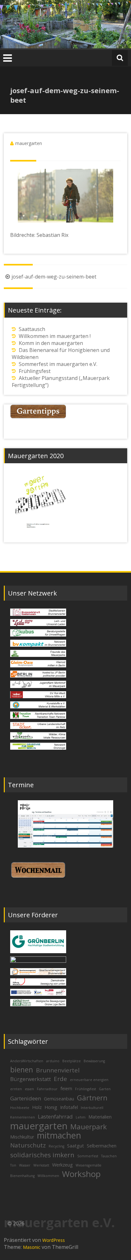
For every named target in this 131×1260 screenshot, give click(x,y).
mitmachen (59, 1135)
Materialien (100, 1117)
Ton (13, 1165)
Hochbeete (19, 1107)
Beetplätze (71, 1061)
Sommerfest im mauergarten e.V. (58, 364)
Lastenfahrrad (55, 1116)
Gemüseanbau (59, 1099)
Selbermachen (101, 1146)
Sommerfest (87, 1156)
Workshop (81, 1174)
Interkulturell (92, 1107)
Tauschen (109, 1156)
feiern (66, 1088)
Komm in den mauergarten (51, 343)
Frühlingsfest (35, 371)
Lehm (81, 1117)
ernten (16, 1089)
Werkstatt (41, 1165)
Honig (51, 1107)
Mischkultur (22, 1137)
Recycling (56, 1146)
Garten (105, 1089)
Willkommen (48, 1176)
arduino (52, 1061)
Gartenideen (25, 1098)
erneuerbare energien (89, 1080)
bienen (21, 1069)
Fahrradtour (47, 1089)
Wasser (25, 1165)
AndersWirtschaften (26, 1061)
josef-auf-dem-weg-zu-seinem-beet (53, 276)
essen (29, 1089)
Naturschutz (28, 1145)
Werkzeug (62, 1165)
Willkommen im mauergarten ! (55, 336)
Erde (60, 1079)
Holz (37, 1107)
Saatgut (75, 1146)
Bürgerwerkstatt (30, 1079)
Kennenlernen (22, 1117)
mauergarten (28, 143)
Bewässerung (94, 1061)
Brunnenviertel (57, 1070)
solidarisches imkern (42, 1154)
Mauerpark (88, 1126)
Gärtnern (92, 1097)
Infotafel (69, 1107)
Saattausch (32, 329)
